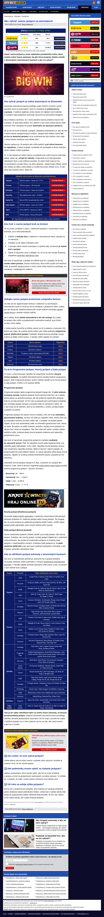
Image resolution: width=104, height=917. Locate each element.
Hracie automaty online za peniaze (82, 232)
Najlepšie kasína (43, 11)
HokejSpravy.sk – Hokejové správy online (17, 896)
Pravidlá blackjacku (78, 256)
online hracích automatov (23, 516)
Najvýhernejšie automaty (80, 238)
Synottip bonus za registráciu (81, 204)
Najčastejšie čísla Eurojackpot (81, 284)
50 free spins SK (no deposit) (81, 136)
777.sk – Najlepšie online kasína (15, 884)
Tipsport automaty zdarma (80, 247)
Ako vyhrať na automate (79, 229)
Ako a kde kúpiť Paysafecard (81, 275)
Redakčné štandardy (20, 913)
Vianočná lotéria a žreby (79, 287)
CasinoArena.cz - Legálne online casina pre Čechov (50, 887)
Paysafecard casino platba (80, 278)
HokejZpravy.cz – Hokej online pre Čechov (48, 896)
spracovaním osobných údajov (24, 864)
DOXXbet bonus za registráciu (81, 207)
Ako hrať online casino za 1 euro (82, 290)
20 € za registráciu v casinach (81, 176)
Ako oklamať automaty (79, 241)
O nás (4, 913)
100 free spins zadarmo (79, 139)
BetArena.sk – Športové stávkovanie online (18, 893)
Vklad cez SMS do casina (80, 272)
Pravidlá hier (15, 11)
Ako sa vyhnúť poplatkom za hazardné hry (84, 266)
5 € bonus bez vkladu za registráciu (82, 167)
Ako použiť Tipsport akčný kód (81, 303)
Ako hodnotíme (55, 11)
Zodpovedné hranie (53, 909)
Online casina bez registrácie (81, 117)
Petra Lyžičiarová (27, 24)
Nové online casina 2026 (80, 97)
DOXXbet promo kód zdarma (81, 296)
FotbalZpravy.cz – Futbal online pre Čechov (48, 884)
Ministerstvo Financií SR (20, 909)
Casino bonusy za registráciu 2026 (82, 155)
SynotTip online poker (79, 253)
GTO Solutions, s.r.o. (83, 913)
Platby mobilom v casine (79, 269)
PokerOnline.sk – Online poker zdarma (16, 878)
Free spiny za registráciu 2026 (81, 127)
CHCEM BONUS (60, 38)
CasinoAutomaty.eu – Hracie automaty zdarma (18, 887)
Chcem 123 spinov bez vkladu (48, 293)
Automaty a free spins (79, 142)
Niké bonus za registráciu (80, 219)
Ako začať (7, 11)
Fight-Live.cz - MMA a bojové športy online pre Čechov (51, 893)
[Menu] (98, 2)
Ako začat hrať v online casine (81, 111)
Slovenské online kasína (79, 94)
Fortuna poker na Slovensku (80, 250)
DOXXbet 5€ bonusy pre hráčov (81, 300)
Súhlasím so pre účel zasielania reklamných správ (31, 864)
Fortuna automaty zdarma (80, 244)
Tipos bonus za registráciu (80, 216)
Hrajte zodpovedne (39, 802)
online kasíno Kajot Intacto (50, 466)
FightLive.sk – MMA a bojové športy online (47, 878)
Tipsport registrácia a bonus (80, 293)
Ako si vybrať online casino (80, 108)
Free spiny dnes (77, 130)
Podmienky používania (34, 913)
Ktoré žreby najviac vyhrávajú (81, 281)
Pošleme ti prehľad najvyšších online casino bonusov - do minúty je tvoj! (34, 857)
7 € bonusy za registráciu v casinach (83, 170)
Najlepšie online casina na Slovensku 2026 (85, 114)
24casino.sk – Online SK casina (14, 890)
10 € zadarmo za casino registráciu (82, 173)
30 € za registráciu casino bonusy (82, 179)
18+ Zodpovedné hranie (67, 913)
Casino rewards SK (78, 188)
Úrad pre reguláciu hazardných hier (37, 909)
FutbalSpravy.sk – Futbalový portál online (47, 881)
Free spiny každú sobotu (79, 145)
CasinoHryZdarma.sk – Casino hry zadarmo (18, 881)
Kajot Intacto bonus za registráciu (82, 213)
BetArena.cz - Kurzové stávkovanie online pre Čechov (51, 890)
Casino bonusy (33, 11)
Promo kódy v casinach (79, 158)
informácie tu (12, 804)
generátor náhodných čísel (28, 256)
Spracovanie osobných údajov (50, 913)
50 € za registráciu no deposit (81, 182)
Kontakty (10, 913)
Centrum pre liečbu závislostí (67, 909)
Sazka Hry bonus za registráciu (81, 210)
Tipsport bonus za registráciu (81, 201)
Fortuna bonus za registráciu (81, 198)
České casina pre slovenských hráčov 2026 (85, 105)
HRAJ (60, 361)
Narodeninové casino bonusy (81, 164)
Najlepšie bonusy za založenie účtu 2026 (84, 185)
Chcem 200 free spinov (49, 749)
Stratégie (24, 11)
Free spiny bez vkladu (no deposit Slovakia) (85, 133)
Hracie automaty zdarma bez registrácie (84, 235)
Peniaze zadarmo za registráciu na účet (84, 161)
